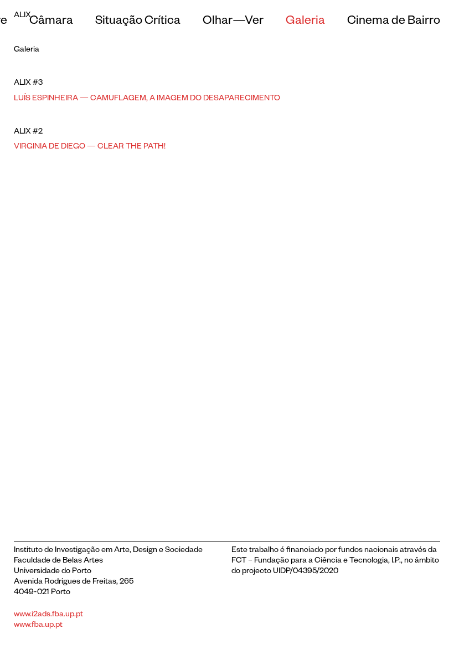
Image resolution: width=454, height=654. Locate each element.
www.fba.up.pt (38, 625)
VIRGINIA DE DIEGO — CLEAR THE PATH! (90, 147)
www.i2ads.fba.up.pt (48, 615)
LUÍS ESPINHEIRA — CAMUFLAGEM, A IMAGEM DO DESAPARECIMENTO (147, 99)
